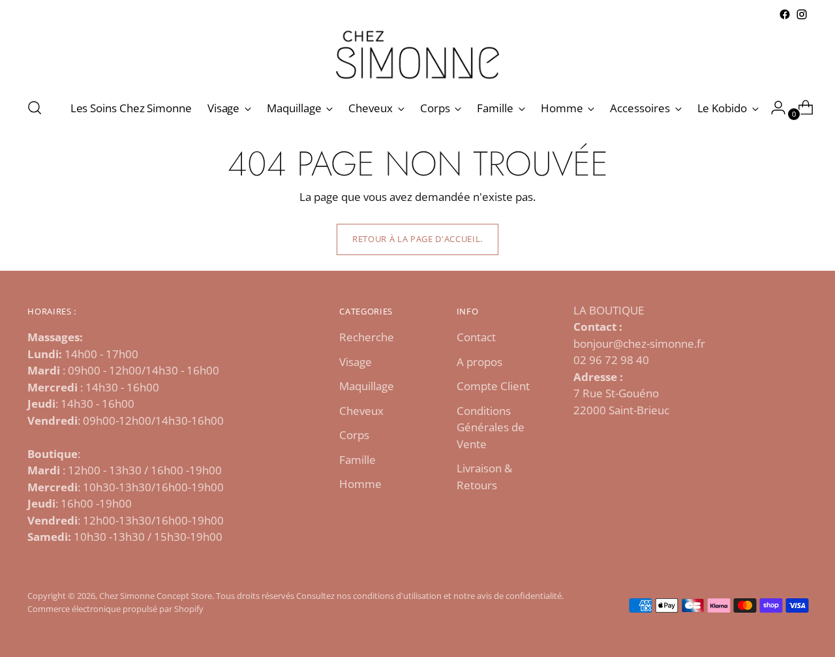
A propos (479, 361)
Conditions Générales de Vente (490, 427)
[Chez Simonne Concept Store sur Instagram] (802, 14)
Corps (354, 434)
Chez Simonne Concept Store (155, 596)
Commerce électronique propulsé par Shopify (115, 609)
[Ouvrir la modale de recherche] (35, 108)
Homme (360, 483)
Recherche (366, 336)
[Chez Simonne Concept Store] (417, 54)
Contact (476, 336)
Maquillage (366, 385)
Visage (355, 361)
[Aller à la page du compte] (773, 108)
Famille (357, 459)
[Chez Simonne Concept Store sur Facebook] (785, 14)
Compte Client (493, 385)
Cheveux (361, 410)
